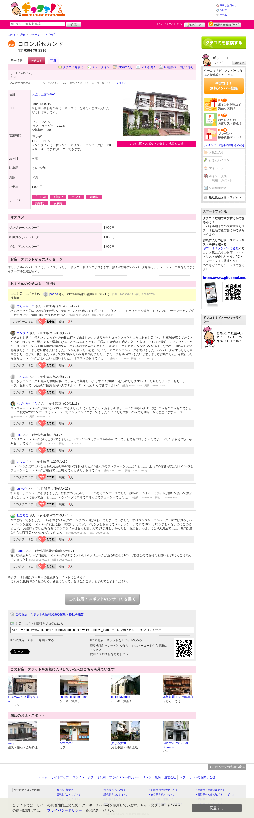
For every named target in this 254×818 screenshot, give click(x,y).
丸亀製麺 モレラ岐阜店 (178, 697)
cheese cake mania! (73, 697)
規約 (158, 777)
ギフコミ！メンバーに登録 (221, 248)
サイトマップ (60, 777)
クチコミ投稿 (97, 777)
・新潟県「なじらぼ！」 (114, 794)
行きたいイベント (221, 160)
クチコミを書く (73, 67)
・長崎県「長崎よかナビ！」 (211, 789)
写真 (53, 60)
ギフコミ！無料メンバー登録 (224, 85)
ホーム (223, 14)
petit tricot (66, 743)
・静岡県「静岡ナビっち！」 (164, 789)
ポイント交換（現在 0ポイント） (222, 178)
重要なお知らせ (228, 5)
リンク (146, 777)
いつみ (21, 461)
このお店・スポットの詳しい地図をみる (157, 143)
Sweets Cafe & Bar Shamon (175, 745)
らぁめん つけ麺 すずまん (23, 699)
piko (19, 435)
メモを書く (148, 67)
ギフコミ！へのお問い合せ (197, 777)
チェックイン (101, 67)
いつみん (23, 376)
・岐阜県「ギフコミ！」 (161, 794)
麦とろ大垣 (118, 743)
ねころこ (23, 515)
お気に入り (125, 67)
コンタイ (23, 333)
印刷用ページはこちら (179, 67)
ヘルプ (223, 10)
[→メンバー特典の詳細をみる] (224, 145)
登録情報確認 (218, 188)
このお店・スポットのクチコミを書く (102, 599)
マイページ (216, 168)
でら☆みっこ (25, 306)
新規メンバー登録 (224, 24)
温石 (11, 743)
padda (53, 294)
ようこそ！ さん (169, 23)
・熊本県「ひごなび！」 (114, 789)
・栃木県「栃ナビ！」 (66, 789)
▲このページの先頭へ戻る (227, 767)
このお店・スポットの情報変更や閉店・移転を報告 (49, 614)
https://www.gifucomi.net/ (224, 278)
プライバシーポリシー (124, 777)
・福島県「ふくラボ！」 (67, 794)
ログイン (194, 24)
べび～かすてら (27, 403)
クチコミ (36, 60)
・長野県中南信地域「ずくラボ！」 (215, 794)
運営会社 (170, 777)
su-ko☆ (22, 488)
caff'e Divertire (120, 697)
